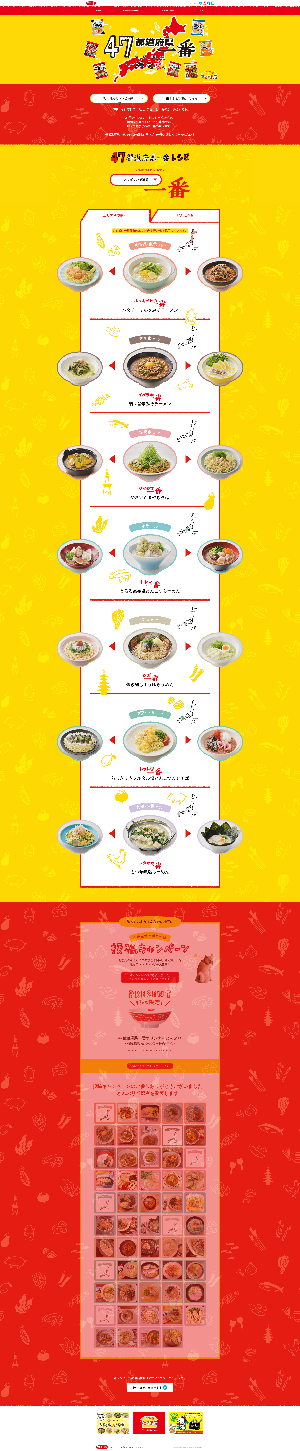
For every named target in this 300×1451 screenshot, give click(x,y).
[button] (111, 271)
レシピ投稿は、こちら (184, 98)
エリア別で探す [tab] (115, 215)
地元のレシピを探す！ (121, 98)
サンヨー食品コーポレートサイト (128, 1447)
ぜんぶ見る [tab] (185, 215)
